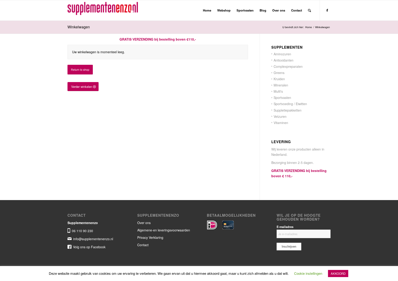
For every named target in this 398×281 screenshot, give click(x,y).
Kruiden (279, 79)
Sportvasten (282, 97)
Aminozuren (282, 54)
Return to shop (80, 69)
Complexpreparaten (288, 66)
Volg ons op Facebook (89, 247)
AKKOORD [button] (338, 273)
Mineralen (281, 85)
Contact (143, 245)
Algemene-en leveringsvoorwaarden (163, 230)
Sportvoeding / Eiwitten (290, 103)
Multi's (278, 91)
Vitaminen (281, 122)
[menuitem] (207, 10)
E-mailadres (285, 227)
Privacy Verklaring (150, 237)
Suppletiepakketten (287, 110)
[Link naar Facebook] (327, 10)
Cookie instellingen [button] (308, 273)
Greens (279, 72)
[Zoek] (309, 10)
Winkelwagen (78, 27)
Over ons (144, 222)
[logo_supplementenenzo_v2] (106, 10)
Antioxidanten (283, 60)
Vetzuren (280, 116)
